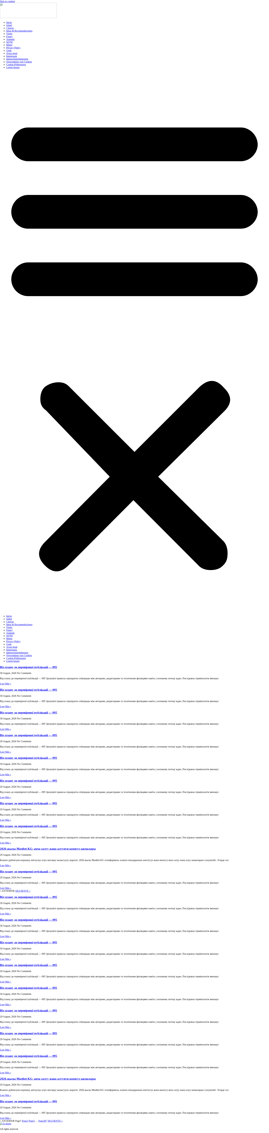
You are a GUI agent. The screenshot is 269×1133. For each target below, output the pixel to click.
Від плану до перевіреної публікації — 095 (28, 667)
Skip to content (7, 1)
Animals (10, 39)
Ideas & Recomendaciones (19, 31)
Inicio (9, 22)
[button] (134, 341)
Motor (9, 45)
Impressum (11, 56)
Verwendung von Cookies (19, 61)
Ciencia (10, 28)
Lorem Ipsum (12, 67)
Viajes (9, 33)
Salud (9, 25)
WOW (9, 42)
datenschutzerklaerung (17, 59)
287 (42, 1121)
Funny (9, 36)
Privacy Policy (13, 47)
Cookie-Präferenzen (16, 64)
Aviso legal (11, 53)
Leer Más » (5, 683)
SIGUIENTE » (22, 891)
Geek (9, 50)
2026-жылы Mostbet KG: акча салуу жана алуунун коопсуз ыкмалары (48, 848)
